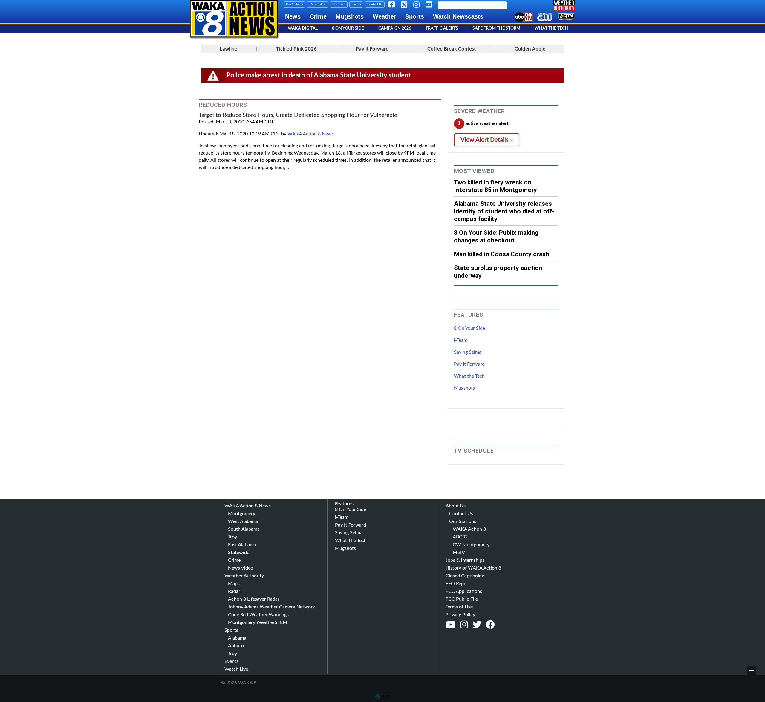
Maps (234, 583)
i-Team (460, 340)
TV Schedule (317, 4)
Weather (384, 16)
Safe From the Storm (496, 28)
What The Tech (551, 28)
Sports (414, 16)
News (293, 16)
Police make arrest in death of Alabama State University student (319, 75)
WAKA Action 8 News (310, 134)
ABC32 (460, 537)
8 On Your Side (348, 28)
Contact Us (374, 4)
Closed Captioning (465, 575)
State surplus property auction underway (498, 271)
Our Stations (294, 4)
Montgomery (241, 513)
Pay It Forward (469, 364)
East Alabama (242, 544)
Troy (232, 537)
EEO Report (458, 583)
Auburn (236, 645)
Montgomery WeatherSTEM (257, 622)
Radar (234, 591)
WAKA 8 (234, 18)
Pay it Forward (372, 48)
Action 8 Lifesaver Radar (253, 599)
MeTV (459, 552)
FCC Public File (462, 599)
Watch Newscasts (458, 16)
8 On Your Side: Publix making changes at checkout (496, 236)
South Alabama (244, 529)
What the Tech (469, 376)
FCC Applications (464, 591)
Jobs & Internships (465, 560)
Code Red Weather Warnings (258, 614)
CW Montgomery (471, 544)
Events (356, 4)
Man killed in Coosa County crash (501, 254)
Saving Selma (467, 352)
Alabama (237, 638)
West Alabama (243, 521)
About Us (456, 505)
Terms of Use (459, 607)
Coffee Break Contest (451, 48)
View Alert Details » (486, 140)
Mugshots (350, 16)
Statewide (238, 552)
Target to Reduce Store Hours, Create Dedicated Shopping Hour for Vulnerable (298, 115)
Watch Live (236, 669)
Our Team (338, 4)
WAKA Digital (303, 28)
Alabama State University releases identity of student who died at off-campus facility (504, 211)
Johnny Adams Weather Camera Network (271, 607)
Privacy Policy (460, 614)
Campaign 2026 (394, 28)
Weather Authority (244, 575)
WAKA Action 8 (469, 529)
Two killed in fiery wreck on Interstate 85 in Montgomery (495, 185)
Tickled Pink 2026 (296, 48)
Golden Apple (530, 48)
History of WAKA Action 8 (473, 568)
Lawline (228, 48)
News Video (240, 568)
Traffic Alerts (442, 28)
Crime (318, 16)
